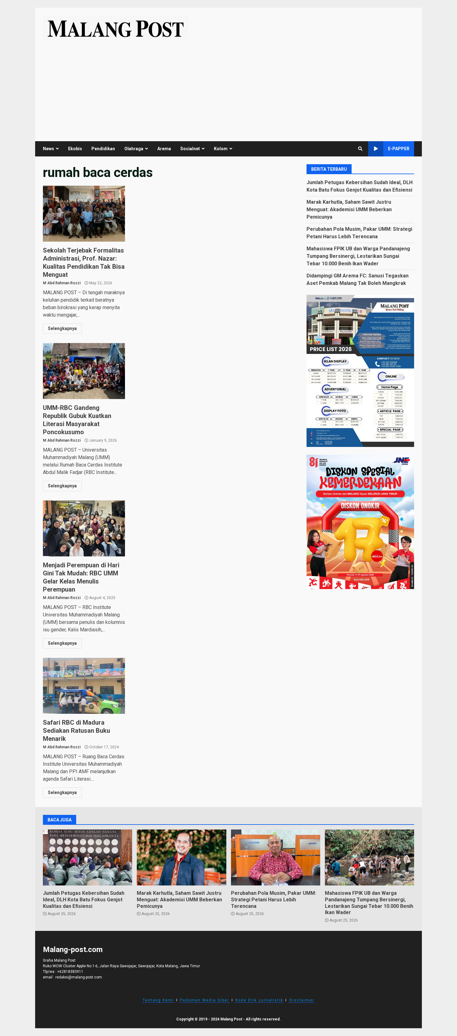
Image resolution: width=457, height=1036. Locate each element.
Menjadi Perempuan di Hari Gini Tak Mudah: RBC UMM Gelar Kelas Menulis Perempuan (84, 528)
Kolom (221, 148)
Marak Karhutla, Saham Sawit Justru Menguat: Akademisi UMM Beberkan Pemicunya (349, 209)
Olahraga (133, 148)
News (48, 148)
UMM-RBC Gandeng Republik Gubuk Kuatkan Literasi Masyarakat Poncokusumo (84, 371)
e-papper (398, 148)
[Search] (360, 149)
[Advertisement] (228, 86)
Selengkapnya (62, 328)
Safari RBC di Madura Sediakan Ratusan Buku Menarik (84, 686)
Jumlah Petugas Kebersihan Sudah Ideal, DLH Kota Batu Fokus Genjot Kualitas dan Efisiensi (87, 857)
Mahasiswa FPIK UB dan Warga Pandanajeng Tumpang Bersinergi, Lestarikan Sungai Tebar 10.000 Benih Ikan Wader (358, 255)
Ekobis (75, 148)
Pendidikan (103, 148)
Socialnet (190, 148)
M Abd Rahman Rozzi (62, 283)
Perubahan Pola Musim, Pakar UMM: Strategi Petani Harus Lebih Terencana (275, 857)
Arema (164, 148)
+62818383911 (70, 971)
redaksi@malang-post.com (78, 977)
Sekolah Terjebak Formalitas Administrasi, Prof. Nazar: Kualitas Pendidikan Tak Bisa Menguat (84, 214)
